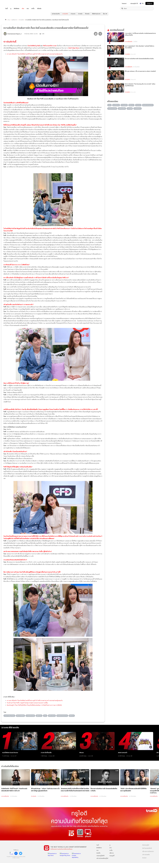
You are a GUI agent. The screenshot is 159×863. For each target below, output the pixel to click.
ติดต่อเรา (144, 858)
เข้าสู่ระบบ (149, 3)
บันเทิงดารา (14, 20)
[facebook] (16, 853)
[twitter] (20, 853)
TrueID (10, 3)
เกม (28, 8)
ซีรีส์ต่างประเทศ (96, 14)
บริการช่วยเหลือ (146, 855)
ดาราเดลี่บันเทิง (128, 41)
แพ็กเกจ (111, 853)
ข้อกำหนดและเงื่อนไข (147, 848)
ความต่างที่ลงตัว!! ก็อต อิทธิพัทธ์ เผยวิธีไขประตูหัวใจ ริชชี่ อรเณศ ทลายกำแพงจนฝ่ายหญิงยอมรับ (35, 54)
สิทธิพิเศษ (16, 8)
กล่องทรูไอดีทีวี (100, 856)
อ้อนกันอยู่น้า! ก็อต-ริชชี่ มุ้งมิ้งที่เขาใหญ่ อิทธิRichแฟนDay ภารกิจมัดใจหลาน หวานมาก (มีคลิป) (34, 705)
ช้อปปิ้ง (98, 853)
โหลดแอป (124, 3)
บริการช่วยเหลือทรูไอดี (102, 858)
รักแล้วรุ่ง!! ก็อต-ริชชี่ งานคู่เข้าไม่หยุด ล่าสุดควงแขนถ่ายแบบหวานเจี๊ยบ (27, 703)
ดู (10, 8)
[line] (11, 853)
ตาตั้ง (32, 8)
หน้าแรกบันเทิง (56, 14)
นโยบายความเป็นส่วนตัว (148, 851)
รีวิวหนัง (87, 14)
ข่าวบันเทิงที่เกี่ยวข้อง (10, 766)
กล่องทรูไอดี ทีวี (134, 3)
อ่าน (23, 8)
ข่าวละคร (73, 14)
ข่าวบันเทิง (65, 14)
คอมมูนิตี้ (111, 856)
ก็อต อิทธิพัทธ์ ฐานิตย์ (34, 45)
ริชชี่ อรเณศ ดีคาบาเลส (50, 45)
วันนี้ (6, 8)
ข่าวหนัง (80, 14)
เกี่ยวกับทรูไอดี (145, 845)
